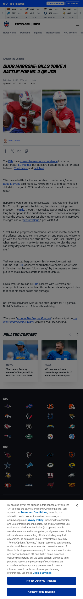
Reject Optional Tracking (41, 580)
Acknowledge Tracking (41, 591)
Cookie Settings (42, 572)
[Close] (77, 505)
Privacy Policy (34, 519)
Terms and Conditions (34, 512)
